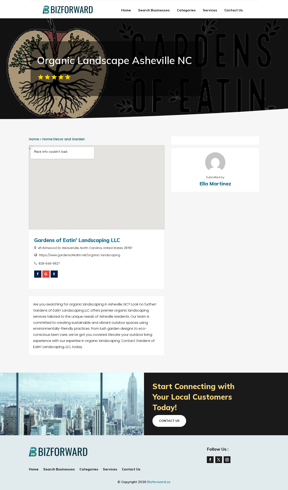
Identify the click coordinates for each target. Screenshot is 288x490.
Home (126, 10)
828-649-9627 (49, 263)
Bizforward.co (158, 482)
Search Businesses (154, 10)
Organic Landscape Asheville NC (114, 60)
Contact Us (233, 10)
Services (210, 10)
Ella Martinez (215, 184)
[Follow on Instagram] (227, 459)
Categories (186, 10)
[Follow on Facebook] (210, 459)
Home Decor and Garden (63, 139)
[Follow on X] (218, 459)
